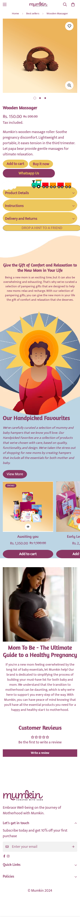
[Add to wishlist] (69, 26)
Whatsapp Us (29, 173)
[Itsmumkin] (38, 4)
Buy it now (41, 164)
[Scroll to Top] (73, 897)
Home (15, 13)
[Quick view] (28, 527)
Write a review (40, 752)
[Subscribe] (73, 847)
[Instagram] (8, 856)
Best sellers (32, 13)
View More (15, 474)
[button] (73, 4)
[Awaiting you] (28, 506)
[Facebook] (4, 856)
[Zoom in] (69, 85)
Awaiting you (28, 537)
